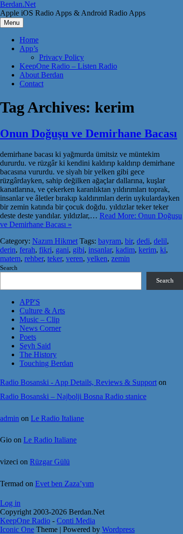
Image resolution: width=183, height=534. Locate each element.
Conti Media (76, 520)
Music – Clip (40, 319)
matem (10, 258)
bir (129, 241)
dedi (143, 241)
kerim (147, 250)
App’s (29, 48)
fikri (45, 250)
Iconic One (17, 529)
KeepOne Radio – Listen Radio (68, 66)
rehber (33, 258)
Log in (10, 503)
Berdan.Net (18, 4)
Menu (12, 22)
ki (163, 250)
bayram (109, 241)
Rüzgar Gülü (50, 462)
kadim (125, 250)
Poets (28, 337)
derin (8, 250)
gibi (78, 250)
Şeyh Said (35, 346)
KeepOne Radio (25, 520)
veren (74, 258)
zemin (120, 258)
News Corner (40, 328)
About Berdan (41, 75)
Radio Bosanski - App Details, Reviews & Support (78, 382)
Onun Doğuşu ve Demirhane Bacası (88, 133)
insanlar (100, 250)
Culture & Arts (42, 310)
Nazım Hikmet (55, 241)
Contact (31, 83)
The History (38, 354)
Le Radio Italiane (57, 418)
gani (62, 250)
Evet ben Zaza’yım (64, 483)
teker (54, 258)
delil (160, 241)
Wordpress (118, 529)
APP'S (30, 302)
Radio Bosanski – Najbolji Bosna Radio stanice (73, 396)
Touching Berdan (46, 363)
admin (9, 418)
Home (29, 40)
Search (9, 267)
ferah (27, 250)
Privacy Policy (61, 57)
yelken (97, 258)
